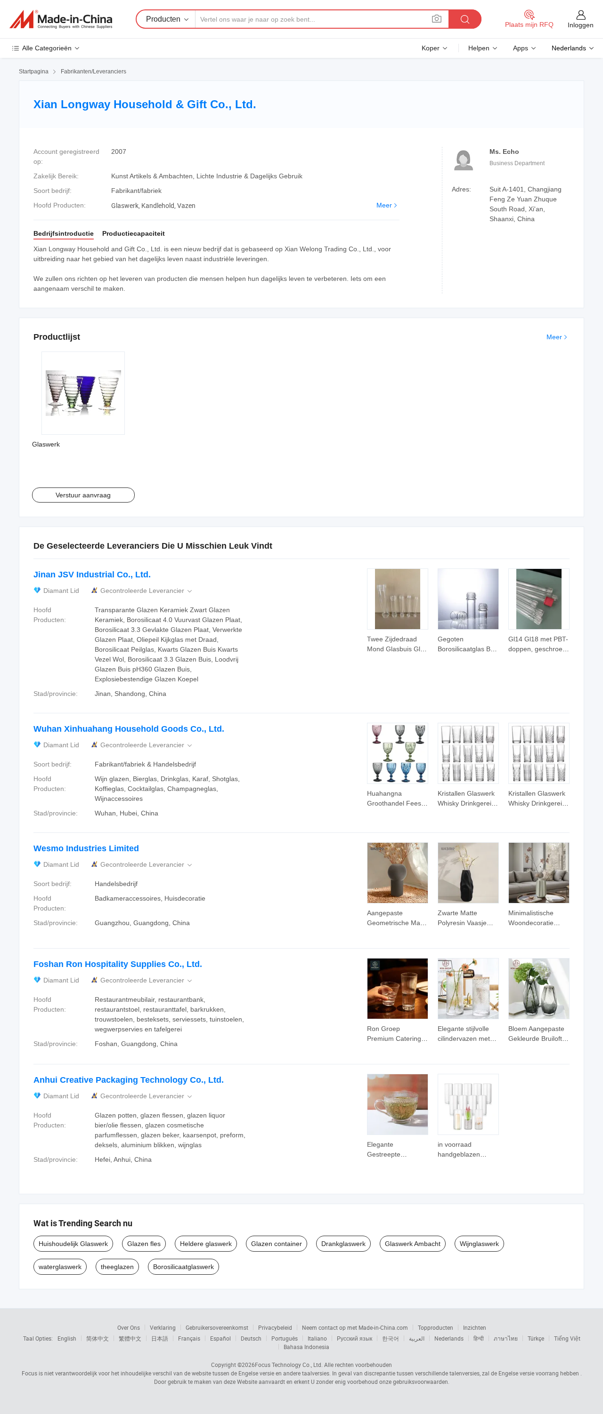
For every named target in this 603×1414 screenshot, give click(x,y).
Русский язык (354, 1338)
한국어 (390, 1338)
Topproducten (435, 1327)
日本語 (159, 1338)
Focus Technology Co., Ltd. (289, 1364)
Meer (384, 205)
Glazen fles (144, 1243)
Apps (520, 48)
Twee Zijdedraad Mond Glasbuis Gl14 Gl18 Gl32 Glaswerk (397, 649)
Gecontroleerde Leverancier (147, 591)
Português (284, 1338)
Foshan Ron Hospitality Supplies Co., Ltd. (117, 964)
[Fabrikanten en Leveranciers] (60, 19)
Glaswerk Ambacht (412, 1243)
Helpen (478, 48)
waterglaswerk (60, 1266)
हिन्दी (478, 1338)
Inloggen (581, 25)
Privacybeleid (275, 1327)
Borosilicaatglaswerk (183, 1266)
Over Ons (128, 1327)
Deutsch (251, 1338)
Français (189, 1338)
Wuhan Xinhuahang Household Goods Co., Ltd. (128, 729)
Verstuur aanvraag (83, 495)
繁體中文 (130, 1338)
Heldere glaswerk (206, 1243)
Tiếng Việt (567, 1338)
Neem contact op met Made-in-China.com (355, 1327)
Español (220, 1338)
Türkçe (536, 1338)
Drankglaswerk (343, 1243)
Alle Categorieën (47, 48)
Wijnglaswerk (479, 1243)
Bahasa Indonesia (306, 1346)
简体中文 (97, 1338)
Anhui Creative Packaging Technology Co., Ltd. (128, 1080)
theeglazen (117, 1266)
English (66, 1338)
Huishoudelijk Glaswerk (73, 1243)
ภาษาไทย (506, 1338)
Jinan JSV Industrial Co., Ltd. (92, 574)
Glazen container (276, 1243)
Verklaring (163, 1327)
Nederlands (449, 1338)
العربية (416, 1338)
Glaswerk (46, 444)
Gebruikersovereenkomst (217, 1327)
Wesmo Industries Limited (86, 848)
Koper (431, 48)
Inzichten (474, 1327)
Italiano (317, 1338)
